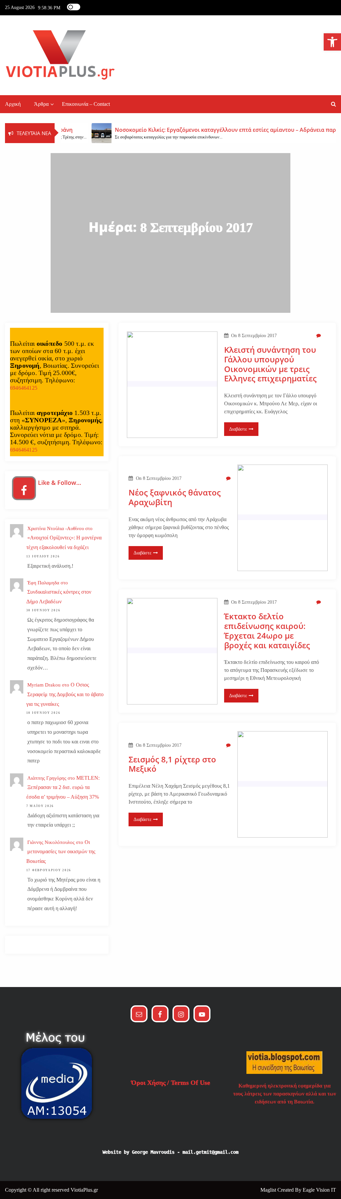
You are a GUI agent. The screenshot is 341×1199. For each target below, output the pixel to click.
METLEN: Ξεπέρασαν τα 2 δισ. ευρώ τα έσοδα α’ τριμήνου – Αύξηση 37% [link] (63, 787)
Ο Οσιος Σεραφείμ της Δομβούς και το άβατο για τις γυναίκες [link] (65, 694)
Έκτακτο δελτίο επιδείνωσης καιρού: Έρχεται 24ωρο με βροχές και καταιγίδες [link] (267, 631)
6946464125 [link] (23, 388)
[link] (332, 42)
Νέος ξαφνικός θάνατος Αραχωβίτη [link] (175, 497)
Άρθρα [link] (41, 104)
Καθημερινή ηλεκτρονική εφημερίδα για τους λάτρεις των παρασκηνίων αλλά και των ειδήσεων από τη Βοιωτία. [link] (284, 1093)
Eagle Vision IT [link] (319, 1190)
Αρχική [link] (13, 104)
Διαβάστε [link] (238, 429)
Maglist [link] (268, 1190)
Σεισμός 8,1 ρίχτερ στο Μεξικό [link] (172, 764)
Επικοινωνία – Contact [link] (86, 104)
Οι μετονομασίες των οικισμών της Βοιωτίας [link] (60, 851)
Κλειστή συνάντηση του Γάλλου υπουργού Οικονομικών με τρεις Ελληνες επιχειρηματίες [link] (270, 364)
